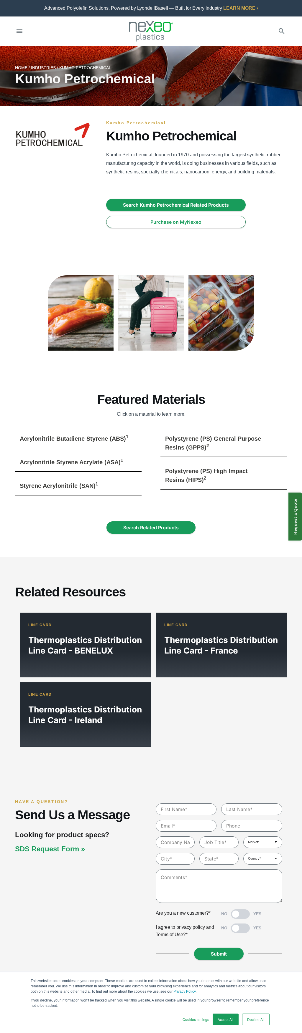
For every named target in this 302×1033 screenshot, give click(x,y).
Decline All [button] (256, 1019)
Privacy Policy (184, 991)
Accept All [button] (226, 1019)
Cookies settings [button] (196, 1019)
